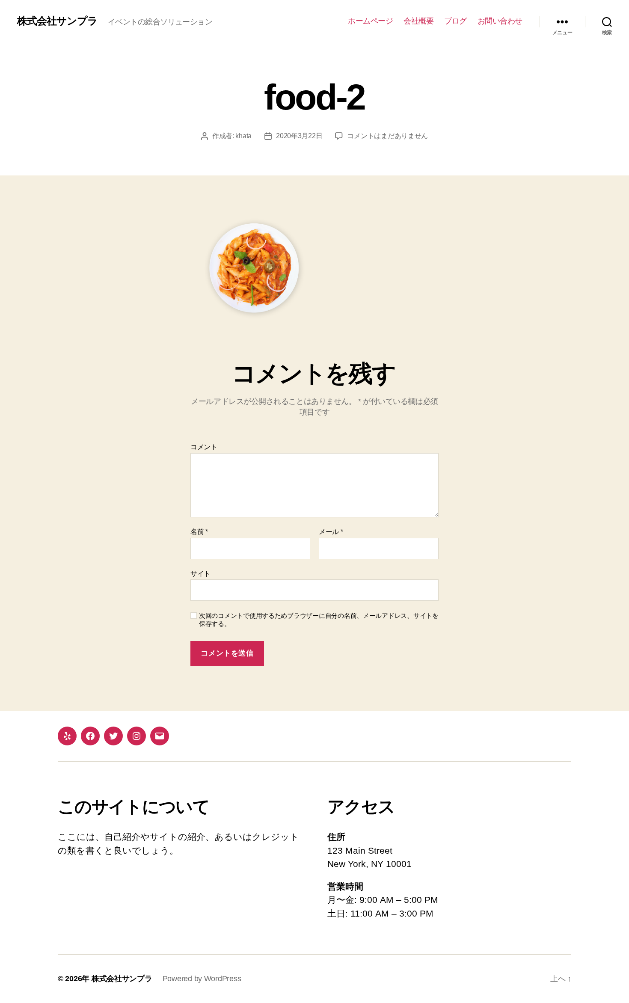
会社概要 (418, 21)
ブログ (455, 21)
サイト (200, 573)
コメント (203, 447)
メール (331, 531)
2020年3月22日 (299, 135)
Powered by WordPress (202, 978)
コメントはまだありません (387, 135)
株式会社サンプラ (57, 21)
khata (243, 135)
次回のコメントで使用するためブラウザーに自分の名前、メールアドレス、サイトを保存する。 (319, 619)
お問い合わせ (500, 21)
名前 (199, 531)
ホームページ (370, 21)
